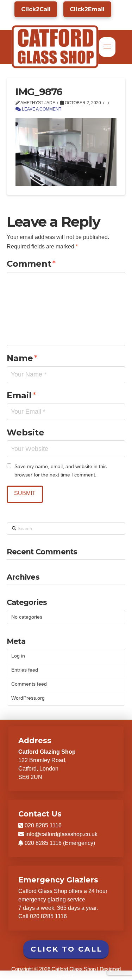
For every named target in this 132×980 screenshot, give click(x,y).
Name (22, 358)
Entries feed (24, 670)
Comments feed (29, 684)
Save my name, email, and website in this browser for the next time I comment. (60, 471)
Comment (31, 264)
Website (25, 432)
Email (21, 395)
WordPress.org (28, 698)
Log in (18, 656)
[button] (107, 47)
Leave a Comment (41, 109)
